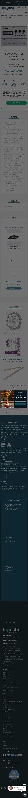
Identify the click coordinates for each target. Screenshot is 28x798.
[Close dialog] (26, 391)
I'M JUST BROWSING (21, 405)
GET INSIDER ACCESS (21, 403)
